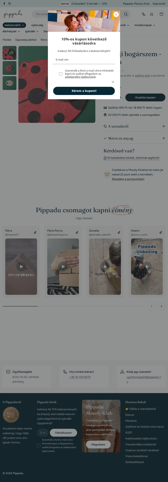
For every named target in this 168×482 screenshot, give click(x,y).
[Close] (116, 14)
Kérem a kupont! (84, 91)
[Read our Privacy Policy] (113, 82)
